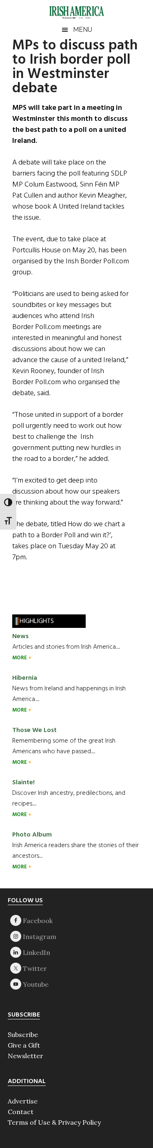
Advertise (23, 1101)
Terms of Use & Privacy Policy (54, 1122)
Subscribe (23, 1034)
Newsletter (25, 1056)
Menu (82, 29)
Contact (20, 1112)
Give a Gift (24, 1045)
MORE (20, 658)
